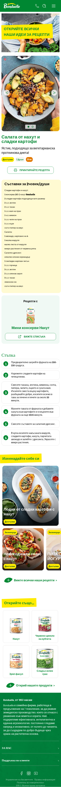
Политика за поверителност (30, 782)
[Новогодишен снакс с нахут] (23, 569)
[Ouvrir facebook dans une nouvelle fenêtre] (21, 774)
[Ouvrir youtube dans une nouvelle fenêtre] (36, 774)
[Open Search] (44, 6)
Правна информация (44, 779)
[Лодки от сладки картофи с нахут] (30, 524)
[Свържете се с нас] (37, 6)
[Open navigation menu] (53, 6)
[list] (30, 549)
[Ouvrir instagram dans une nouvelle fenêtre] (28, 774)
